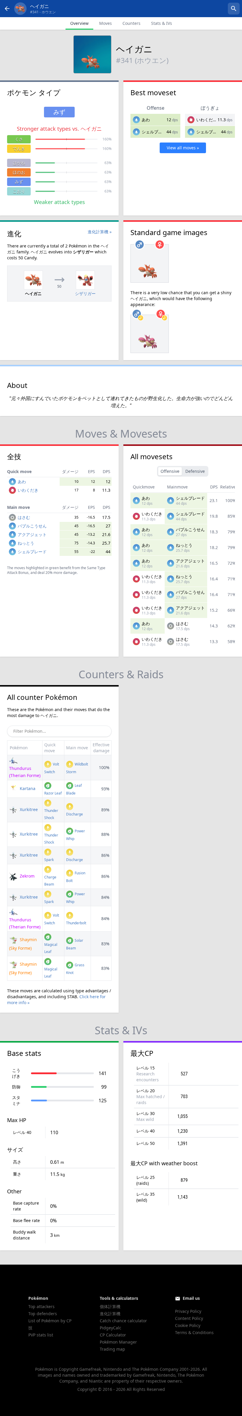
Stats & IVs (161, 23)
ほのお (19, 172)
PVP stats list (40, 1335)
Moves (105, 23)
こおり (19, 191)
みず (19, 182)
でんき (19, 148)
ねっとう (26, 543)
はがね (19, 163)
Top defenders (42, 1313)
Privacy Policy (188, 1311)
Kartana (27, 788)
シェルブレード (156, 132)
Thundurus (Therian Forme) (24, 772)
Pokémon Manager (118, 1342)
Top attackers (41, 1306)
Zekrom (27, 876)
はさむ (24, 517)
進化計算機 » (100, 231)
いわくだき (206, 119)
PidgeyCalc (110, 1328)
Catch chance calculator (123, 1320)
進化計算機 (110, 1313)
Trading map (112, 1349)
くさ (19, 139)
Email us (191, 1298)
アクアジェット (32, 534)
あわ (146, 119)
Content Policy (189, 1318)
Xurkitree (28, 809)
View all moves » (183, 147)
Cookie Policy (187, 1325)
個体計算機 (110, 1306)
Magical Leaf (50, 948)
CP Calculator (113, 1335)
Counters (131, 23)
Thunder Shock (51, 814)
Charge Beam (50, 881)
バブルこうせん (32, 526)
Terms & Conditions (194, 1332)
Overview (79, 23)
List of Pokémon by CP (49, 1320)
